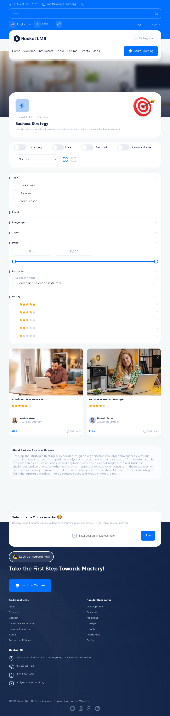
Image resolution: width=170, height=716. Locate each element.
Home (16, 51)
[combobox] (37, 159)
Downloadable (141, 147)
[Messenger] (89, 708)
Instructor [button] (18, 271)
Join (148, 535)
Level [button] (15, 212)
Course (26, 193)
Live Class (28, 185)
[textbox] (40, 283)
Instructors (46, 51)
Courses (29, 51)
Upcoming (35, 147)
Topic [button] (15, 232)
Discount (101, 147)
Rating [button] (16, 296)
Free (68, 147)
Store (60, 51)
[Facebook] (97, 708)
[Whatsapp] (80, 708)
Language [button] (18, 222)
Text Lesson (29, 201)
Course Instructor (25, 278)
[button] (156, 177)
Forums (72, 51)
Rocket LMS (24, 117)
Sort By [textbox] (24, 159)
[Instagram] (72, 708)
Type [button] (15, 177)
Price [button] (15, 243)
